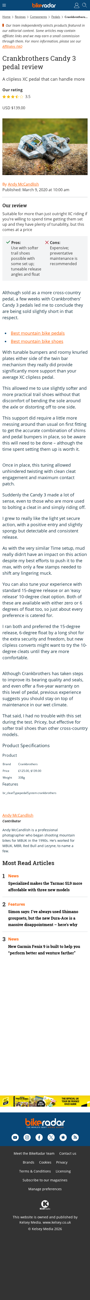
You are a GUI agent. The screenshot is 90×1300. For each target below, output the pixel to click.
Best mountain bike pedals (38, 333)
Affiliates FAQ (12, 46)
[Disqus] (45, 1030)
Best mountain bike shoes (37, 341)
